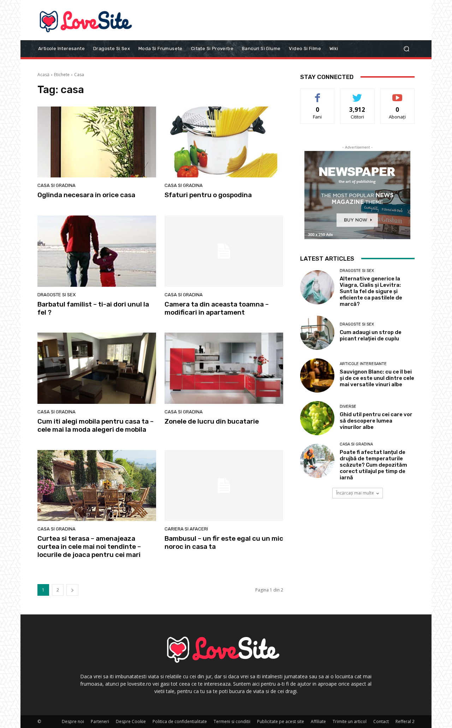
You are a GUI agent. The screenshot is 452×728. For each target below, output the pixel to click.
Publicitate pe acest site (280, 721)
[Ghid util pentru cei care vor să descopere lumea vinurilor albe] (317, 418)
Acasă (43, 75)
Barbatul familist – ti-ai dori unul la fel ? (93, 308)
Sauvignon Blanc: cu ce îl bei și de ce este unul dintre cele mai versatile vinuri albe (377, 378)
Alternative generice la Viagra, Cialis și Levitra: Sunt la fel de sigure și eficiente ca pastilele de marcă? (371, 291)
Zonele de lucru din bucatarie (212, 421)
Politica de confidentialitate (180, 721)
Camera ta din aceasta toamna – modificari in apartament (217, 308)
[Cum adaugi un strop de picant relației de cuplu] (317, 333)
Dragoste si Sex (56, 294)
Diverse (348, 406)
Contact (381, 721)
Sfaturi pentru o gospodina (208, 195)
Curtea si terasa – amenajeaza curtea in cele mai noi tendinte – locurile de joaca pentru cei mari (89, 546)
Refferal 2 (405, 721)
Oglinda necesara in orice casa (86, 195)
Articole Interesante (363, 364)
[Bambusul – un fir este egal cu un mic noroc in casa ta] (224, 485)
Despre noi (73, 721)
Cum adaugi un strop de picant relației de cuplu (371, 335)
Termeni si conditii (232, 721)
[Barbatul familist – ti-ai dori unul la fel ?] (96, 251)
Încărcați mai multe (355, 493)
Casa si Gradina (56, 185)
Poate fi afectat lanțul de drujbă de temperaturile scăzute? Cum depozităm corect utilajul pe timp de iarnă (373, 465)
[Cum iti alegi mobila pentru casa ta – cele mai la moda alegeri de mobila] (96, 368)
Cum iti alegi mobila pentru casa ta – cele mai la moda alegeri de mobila (95, 425)
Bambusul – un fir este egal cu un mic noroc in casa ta (224, 542)
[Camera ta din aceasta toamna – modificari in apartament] (224, 251)
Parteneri (100, 721)
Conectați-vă (357, 94)
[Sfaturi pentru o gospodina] (224, 142)
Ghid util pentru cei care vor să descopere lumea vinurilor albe (376, 420)
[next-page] (72, 590)
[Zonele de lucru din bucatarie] (224, 368)
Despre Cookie (131, 721)
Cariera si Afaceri (186, 529)
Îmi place (317, 94)
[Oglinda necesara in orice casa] (96, 142)
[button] (406, 48)
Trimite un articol (350, 721)
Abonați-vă (397, 94)
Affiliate (318, 721)
